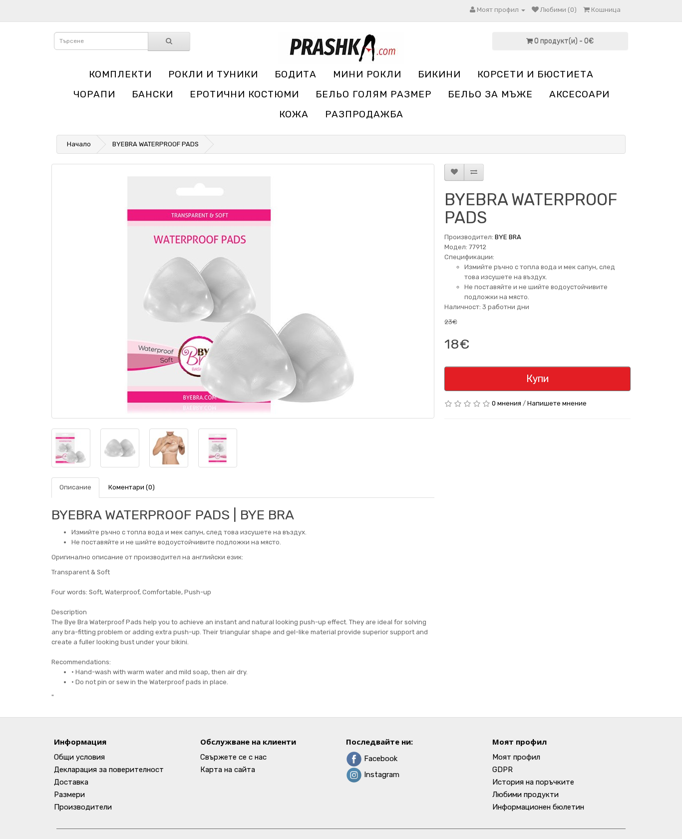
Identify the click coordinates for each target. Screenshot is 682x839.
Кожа (294, 114)
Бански (152, 94)
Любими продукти (525, 794)
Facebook (379, 758)
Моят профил (516, 757)
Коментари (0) (131, 487)
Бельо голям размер (373, 94)
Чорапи (94, 94)
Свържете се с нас (233, 757)
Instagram (380, 774)
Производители (83, 807)
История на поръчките (533, 782)
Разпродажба (364, 114)
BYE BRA (508, 237)
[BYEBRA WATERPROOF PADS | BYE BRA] (242, 291)
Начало (79, 144)
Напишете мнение (557, 403)
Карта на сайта (227, 769)
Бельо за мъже (490, 94)
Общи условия (79, 757)
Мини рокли (367, 74)
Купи (537, 379)
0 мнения (506, 403)
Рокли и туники (213, 74)
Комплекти (120, 74)
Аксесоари (579, 94)
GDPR (502, 769)
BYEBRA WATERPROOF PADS (155, 144)
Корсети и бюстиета (535, 74)
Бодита (296, 74)
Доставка (71, 782)
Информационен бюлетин (538, 807)
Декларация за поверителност (109, 769)
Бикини (439, 74)
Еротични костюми (244, 94)
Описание (75, 487)
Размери (69, 794)
